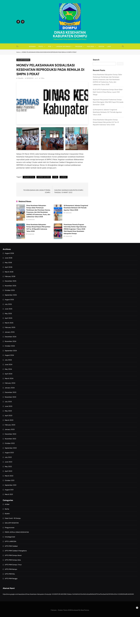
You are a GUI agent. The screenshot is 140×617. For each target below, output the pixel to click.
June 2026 (8, 258)
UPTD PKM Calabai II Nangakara (16, 551)
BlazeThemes (85, 610)
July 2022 (8, 457)
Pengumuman (9, 528)
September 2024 (11, 351)
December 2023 (10, 392)
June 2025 (8, 309)
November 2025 (10, 286)
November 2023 (10, 397)
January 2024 (10, 388)
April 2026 (8, 267)
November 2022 (10, 439)
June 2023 (8, 406)
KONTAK (101, 46)
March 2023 (9, 420)
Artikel (7, 504)
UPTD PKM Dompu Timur (13, 565)
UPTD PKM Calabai (11, 546)
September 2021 (10, 485)
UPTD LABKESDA (10, 541)
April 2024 (8, 374)
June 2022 (8, 462)
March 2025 (9, 323)
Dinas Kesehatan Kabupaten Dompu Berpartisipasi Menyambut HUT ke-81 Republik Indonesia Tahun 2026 (106, 122)
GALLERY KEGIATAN (23, 60)
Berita (7, 509)
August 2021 (9, 490)
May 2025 (8, 314)
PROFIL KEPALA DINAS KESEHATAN (17, 532)
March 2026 (9, 272)
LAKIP (109, 46)
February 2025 (10, 327)
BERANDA (32, 46)
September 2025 (11, 295)
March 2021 (9, 494)
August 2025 (9, 300)
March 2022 (9, 476)
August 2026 (9, 253)
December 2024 (10, 337)
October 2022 (10, 443)
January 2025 (10, 332)
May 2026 (8, 263)
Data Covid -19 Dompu (13, 518)
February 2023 (10, 425)
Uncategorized (10, 537)
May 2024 (8, 369)
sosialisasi (63, 177)
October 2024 (10, 346)
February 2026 (10, 276)
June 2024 (8, 364)
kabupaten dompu (29, 177)
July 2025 (8, 304)
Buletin (7, 514)
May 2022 (8, 467)
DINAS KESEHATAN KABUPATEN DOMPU (70, 34)
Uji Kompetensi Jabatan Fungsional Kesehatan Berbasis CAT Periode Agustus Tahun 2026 (76, 208)
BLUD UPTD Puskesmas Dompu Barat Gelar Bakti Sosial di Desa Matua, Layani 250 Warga (108, 92)
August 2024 (9, 355)
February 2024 (10, 383)
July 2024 (8, 360)
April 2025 (8, 318)
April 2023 (8, 416)
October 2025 (10, 290)
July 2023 (8, 402)
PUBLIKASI (90, 46)
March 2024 (9, 378)
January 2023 (9, 429)
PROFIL (40, 46)
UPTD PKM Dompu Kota (13, 560)
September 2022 (11, 448)
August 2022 (9, 453)
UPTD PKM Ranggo (11, 579)
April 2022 (8, 471)
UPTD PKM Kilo (10, 574)
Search (96, 60)
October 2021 (9, 480)
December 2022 (10, 434)
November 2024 (10, 341)
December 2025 (10, 281)
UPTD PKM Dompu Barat (13, 555)
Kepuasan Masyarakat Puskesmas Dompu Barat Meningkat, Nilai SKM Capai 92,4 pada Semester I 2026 (108, 102)
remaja (55, 177)
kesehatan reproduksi (44, 177)
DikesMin (20, 78)
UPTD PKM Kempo (11, 569)
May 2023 (8, 411)
